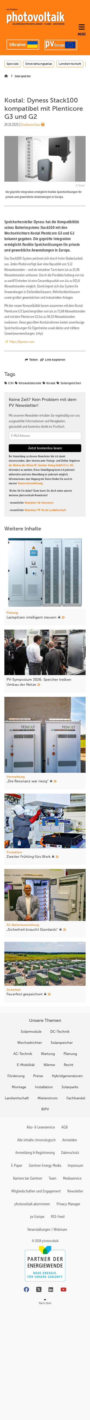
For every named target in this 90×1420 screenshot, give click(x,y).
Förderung (15, 1076)
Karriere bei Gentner (27, 1178)
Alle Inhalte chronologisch (36, 1140)
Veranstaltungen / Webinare (47, 1229)
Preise (38, 1076)
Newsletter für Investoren (39, 502)
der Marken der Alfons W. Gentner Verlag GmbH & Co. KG (41, 465)
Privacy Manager (68, 1204)
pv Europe (37, 1216)
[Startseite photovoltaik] (35, 16)
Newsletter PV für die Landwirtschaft (45, 510)
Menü (82, 34)
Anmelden (69, 1140)
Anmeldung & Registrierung (35, 1152)
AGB (64, 1127)
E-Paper (16, 1165)
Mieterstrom (48, 1098)
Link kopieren (55, 359)
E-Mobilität (26, 1065)
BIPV (45, 1109)
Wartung (48, 1054)
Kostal (50, 383)
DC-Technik (59, 1031)
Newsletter (75, 1191)
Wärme (49, 1065)
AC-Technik (22, 1054)
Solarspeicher (71, 383)
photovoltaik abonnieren (32, 1204)
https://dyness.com (22, 342)
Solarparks (70, 1087)
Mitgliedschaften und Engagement (36, 1191)
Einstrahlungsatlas (38, 63)
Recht (68, 1065)
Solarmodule (31, 1031)
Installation (44, 1087)
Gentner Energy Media (45, 1165)
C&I (11, 383)
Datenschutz (70, 1152)
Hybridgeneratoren (67, 1076)
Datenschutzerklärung (30, 483)
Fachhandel (75, 1098)
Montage (19, 1087)
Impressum (75, 1165)
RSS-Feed (57, 1216)
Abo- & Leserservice (41, 1127)
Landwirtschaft (70, 63)
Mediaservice (72, 1178)
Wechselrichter (29, 1042)
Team (52, 1178)
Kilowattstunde (30, 383)
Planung (70, 1054)
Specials (13, 63)
